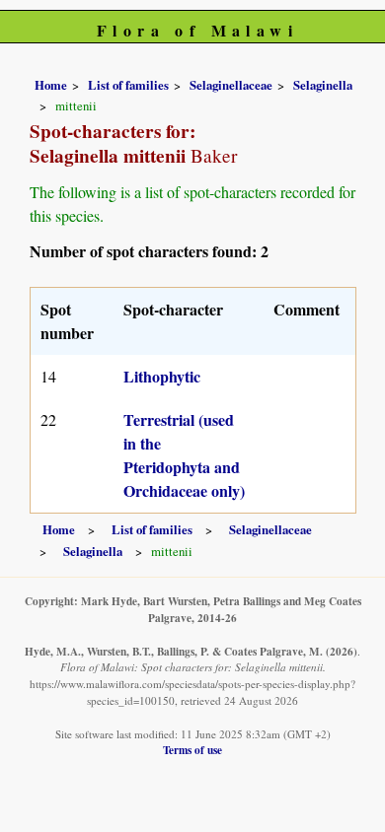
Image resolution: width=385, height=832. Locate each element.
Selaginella (322, 85)
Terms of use (192, 749)
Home (51, 85)
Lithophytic (161, 376)
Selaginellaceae (231, 85)
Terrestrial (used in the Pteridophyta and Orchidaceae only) (184, 455)
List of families (128, 85)
